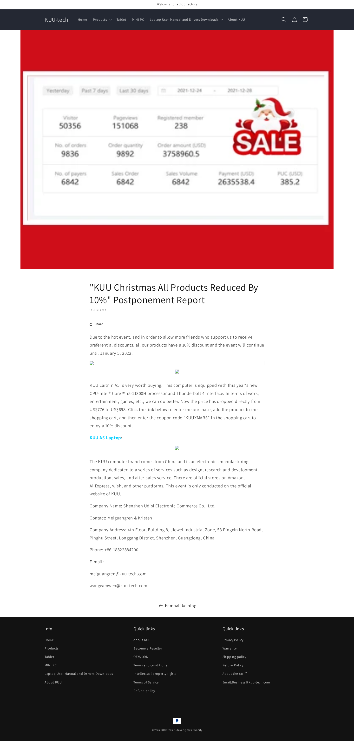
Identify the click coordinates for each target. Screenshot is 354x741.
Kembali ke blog (181, 605)
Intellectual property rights (154, 673)
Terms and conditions (150, 665)
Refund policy (144, 691)
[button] (102, 19)
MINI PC (51, 665)
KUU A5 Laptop (105, 437)
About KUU (53, 682)
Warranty (230, 648)
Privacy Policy (233, 640)
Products (52, 648)
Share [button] (98, 324)
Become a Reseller (147, 648)
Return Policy (233, 665)
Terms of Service (146, 682)
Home (49, 640)
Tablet (49, 657)
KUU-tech (167, 730)
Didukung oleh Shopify (188, 730)
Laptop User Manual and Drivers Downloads (79, 673)
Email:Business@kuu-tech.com (246, 682)
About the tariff (235, 673)
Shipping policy (234, 657)
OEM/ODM (141, 657)
